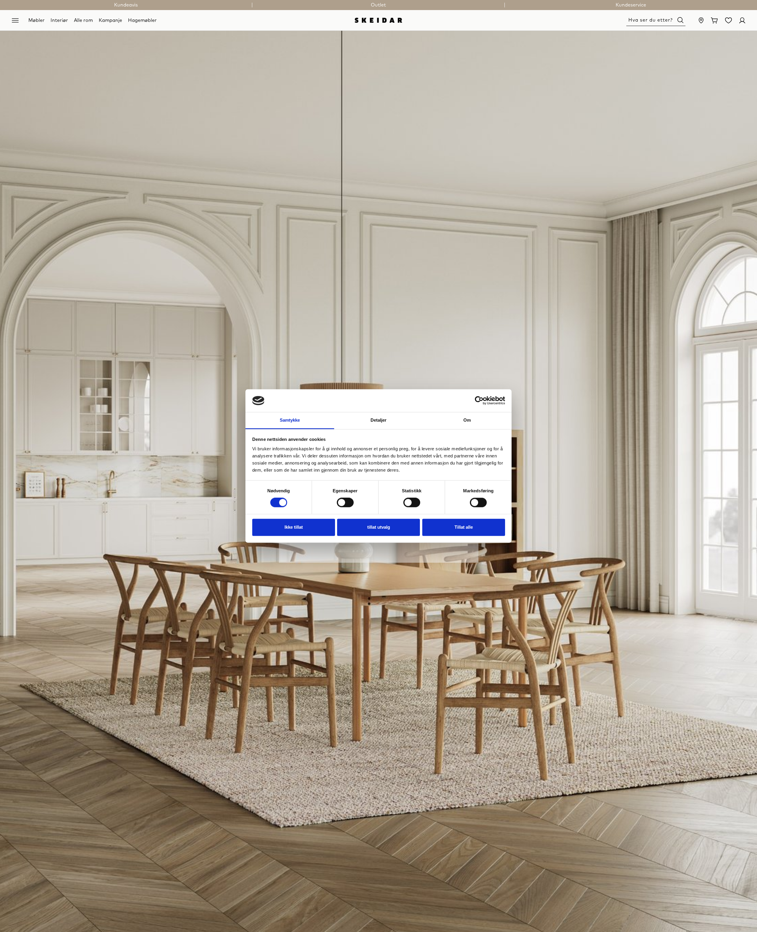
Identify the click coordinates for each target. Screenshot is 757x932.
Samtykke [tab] (290, 420)
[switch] (345, 502)
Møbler (36, 20)
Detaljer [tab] (379, 420)
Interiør (59, 20)
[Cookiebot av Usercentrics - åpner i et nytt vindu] (479, 400)
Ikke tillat (293, 527)
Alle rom (83, 20)
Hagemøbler (142, 20)
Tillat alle (463, 527)
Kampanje (110, 20)
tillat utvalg (378, 527)
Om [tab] (467, 420)
